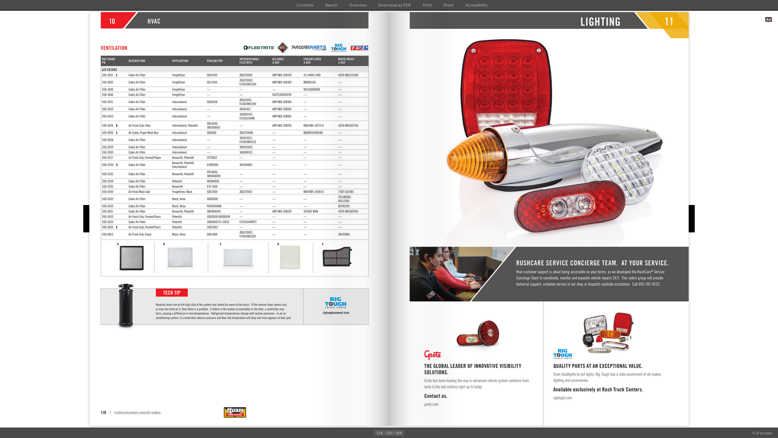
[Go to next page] (409, 433)
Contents (305, 5)
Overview (358, 5)
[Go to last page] (419, 433)
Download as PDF (394, 5)
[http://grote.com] (431, 404)
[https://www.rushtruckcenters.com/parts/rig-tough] (563, 397)
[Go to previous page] (369, 433)
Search (331, 5)
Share (448, 5)
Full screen (762, 433)
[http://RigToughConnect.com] (336, 313)
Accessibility (476, 5)
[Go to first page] (359, 433)
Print (427, 5)
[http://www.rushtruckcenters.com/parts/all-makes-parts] (137, 412)
